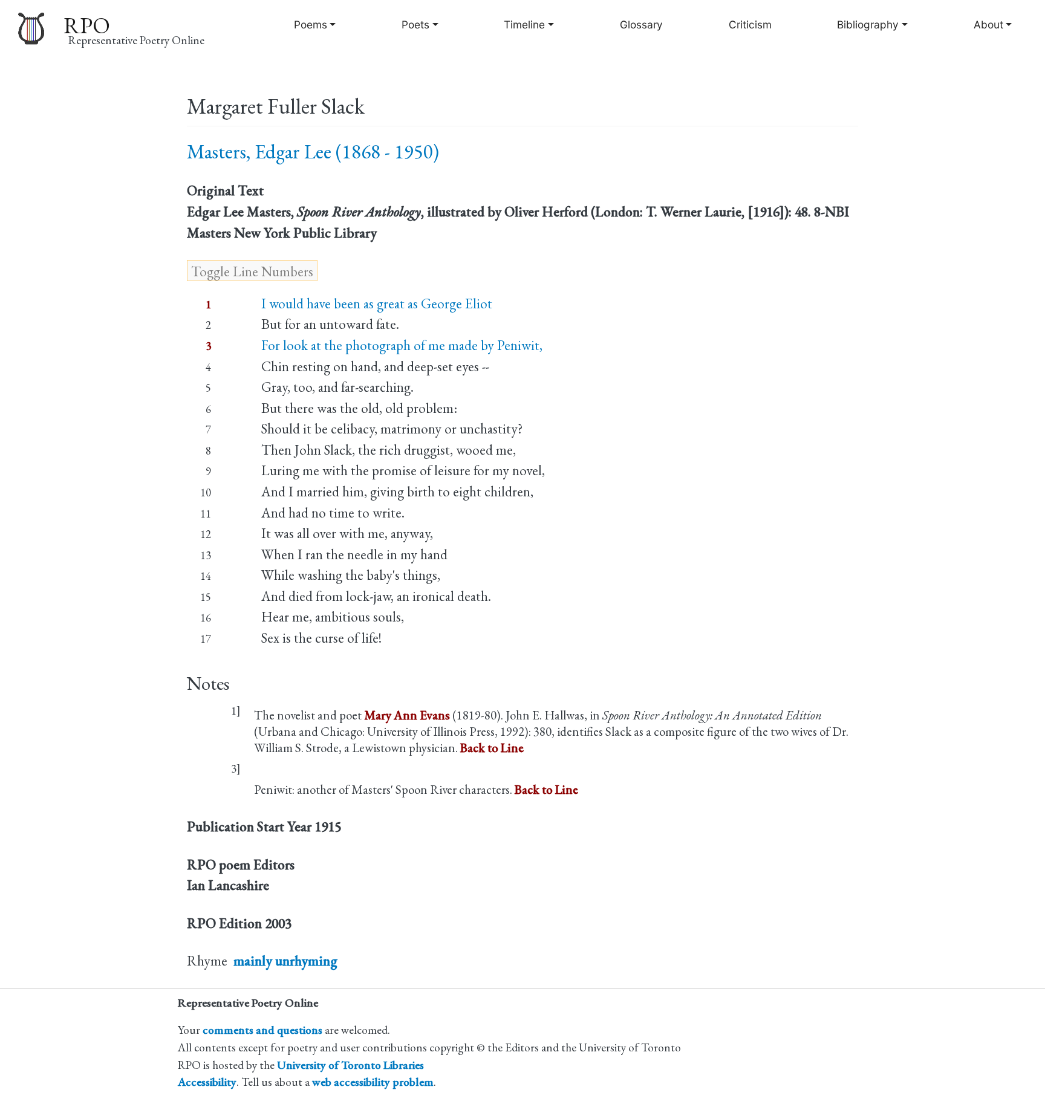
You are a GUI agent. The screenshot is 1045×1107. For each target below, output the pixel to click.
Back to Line (492, 747)
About (988, 24)
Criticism (750, 24)
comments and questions (262, 1029)
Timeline (524, 24)
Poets (415, 24)
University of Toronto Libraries (350, 1065)
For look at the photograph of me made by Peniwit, (401, 345)
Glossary (641, 24)
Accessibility (207, 1081)
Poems (310, 24)
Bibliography (868, 24)
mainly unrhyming (285, 961)
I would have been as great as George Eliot (376, 303)
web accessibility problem (373, 1081)
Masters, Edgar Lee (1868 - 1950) (313, 151)
